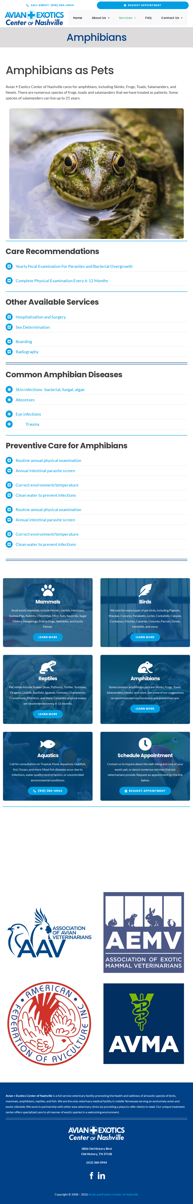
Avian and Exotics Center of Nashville (113, 1194)
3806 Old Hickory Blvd (96, 1148)
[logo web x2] (34, 12)
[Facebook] (91, 1175)
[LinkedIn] (101, 1175)
